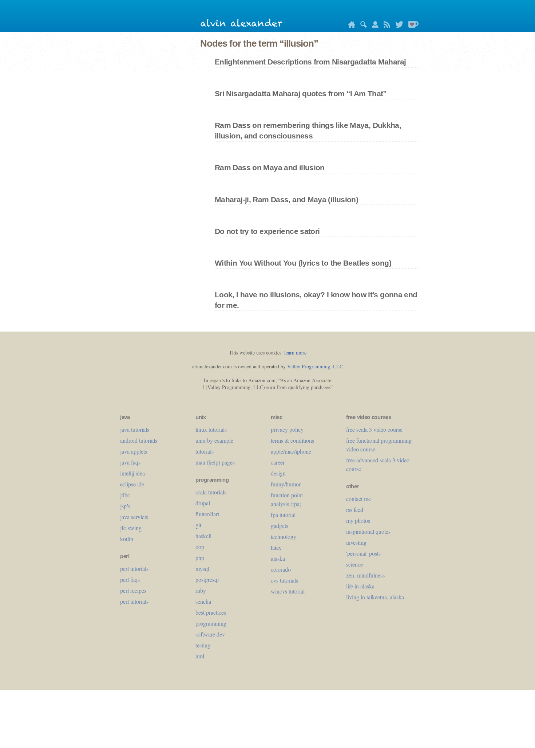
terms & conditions (292, 440)
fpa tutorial (283, 514)
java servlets (134, 517)
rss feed (354, 509)
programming (210, 623)
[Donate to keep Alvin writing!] (412, 26)
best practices (210, 612)
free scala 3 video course (374, 429)
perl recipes (133, 590)
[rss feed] (385, 26)
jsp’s (125, 506)
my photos (358, 520)
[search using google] (362, 26)
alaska (278, 558)
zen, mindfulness (365, 575)
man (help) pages (215, 462)
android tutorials (138, 440)
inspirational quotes (368, 531)
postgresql (207, 579)
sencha (203, 601)
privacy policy (287, 429)
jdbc (125, 495)
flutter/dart (207, 514)
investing (356, 542)
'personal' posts (363, 553)
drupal (202, 503)
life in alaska (360, 586)
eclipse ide (132, 484)
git (198, 525)
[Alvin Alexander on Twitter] (397, 26)
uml (199, 656)
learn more (295, 352)
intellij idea (132, 473)
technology (283, 536)
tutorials (204, 451)
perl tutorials (134, 568)
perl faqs (130, 579)
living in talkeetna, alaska (375, 597)
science (354, 564)
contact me (358, 498)
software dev (210, 634)
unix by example (214, 440)
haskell (203, 536)
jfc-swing (131, 528)
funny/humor (286, 484)
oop (199, 547)
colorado (281, 569)
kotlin (126, 539)
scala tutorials (210, 492)
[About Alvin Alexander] (373, 26)
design (278, 473)
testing (202, 645)
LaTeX (276, 547)
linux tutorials (211, 429)
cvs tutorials (284, 580)
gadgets (279, 525)
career (278, 462)
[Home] (349, 26)
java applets (133, 451)
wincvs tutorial (288, 591)
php (199, 557)
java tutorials (134, 429)
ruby (200, 590)
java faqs (130, 462)
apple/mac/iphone (291, 451)
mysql (202, 568)
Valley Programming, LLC (315, 366)
